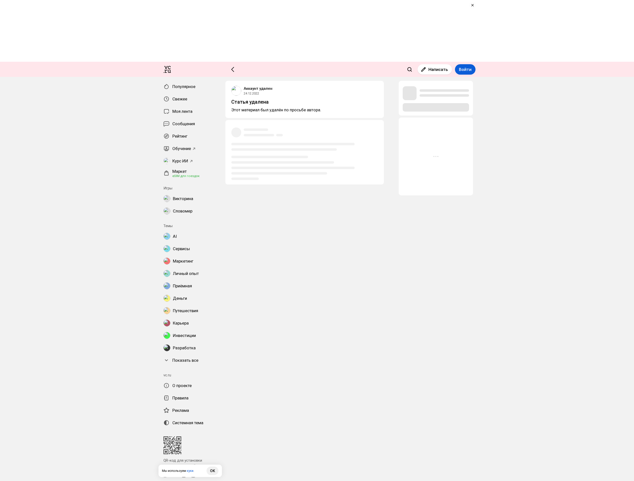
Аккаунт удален (258, 88)
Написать (438, 69)
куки (190, 471)
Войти (465, 69)
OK (212, 471)
